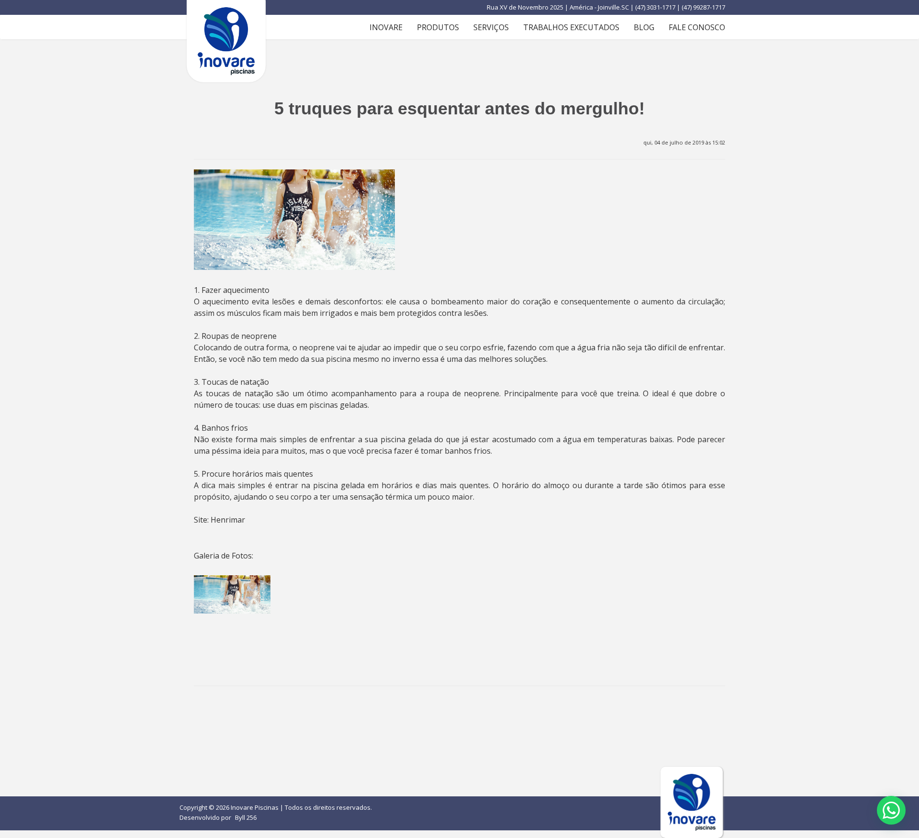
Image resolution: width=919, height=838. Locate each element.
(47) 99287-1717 (703, 7)
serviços (491, 27)
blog (644, 27)
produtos (438, 27)
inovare (386, 27)
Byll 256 (246, 817)
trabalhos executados (571, 27)
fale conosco (697, 27)
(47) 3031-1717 (656, 7)
